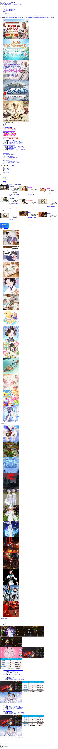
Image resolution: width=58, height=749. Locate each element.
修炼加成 (17, 17)
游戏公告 (11, 219)
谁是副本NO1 (9, 678)
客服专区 (30, 212)
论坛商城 (8, 10)
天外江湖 (6, 17)
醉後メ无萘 (6, 172)
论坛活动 (4, 181)
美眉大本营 (30, 200)
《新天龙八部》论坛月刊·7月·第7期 (15, 143)
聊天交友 (5, 140)
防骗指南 (4, 177)
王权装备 (48, 17)
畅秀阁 (48, 188)
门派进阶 (10, 17)
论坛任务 (4, 11)
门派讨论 (11, 198)
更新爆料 (49, 206)
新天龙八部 (5, 737)
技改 (4, 155)
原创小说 (15, 194)
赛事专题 (53, 206)
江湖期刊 (11, 194)
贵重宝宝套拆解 (11, 148)
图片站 (29, 194)
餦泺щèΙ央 (11, 184)
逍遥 (10, 204)
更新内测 (5, 146)
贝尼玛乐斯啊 (7, 168)
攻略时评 (5, 142)
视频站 (32, 194)
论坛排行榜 (5, 179)
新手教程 (4, 178)
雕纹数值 (37, 17)
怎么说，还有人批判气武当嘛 (8, 154)
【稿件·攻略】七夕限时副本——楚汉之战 (16, 149)
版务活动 (5, 141)
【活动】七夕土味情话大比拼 (14, 141)
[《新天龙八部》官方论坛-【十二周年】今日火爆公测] (11, 4)
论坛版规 (4, 176)
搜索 (12, 2)
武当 (4, 672)
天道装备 (52, 17)
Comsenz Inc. (7, 743)
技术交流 (5, 148)
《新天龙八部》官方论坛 (17, 737)
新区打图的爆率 (11, 140)
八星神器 (25, 17)
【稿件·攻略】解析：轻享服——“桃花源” (16, 147)
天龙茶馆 (11, 186)
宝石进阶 (21, 17)
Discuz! (6, 741)
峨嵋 (14, 203)
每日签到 (4, 12)
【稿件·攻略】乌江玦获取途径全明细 (15, 142)
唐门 (18, 203)
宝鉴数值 (44, 17)
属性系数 (14, 17)
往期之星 (13, 165)
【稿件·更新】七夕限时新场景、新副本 (16, 146)
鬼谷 (10, 203)
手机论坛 (9, 9)
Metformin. (7, 184)
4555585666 (6, 169)
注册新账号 (9, 3)
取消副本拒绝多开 (11, 145)
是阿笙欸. (15, 184)
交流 (4, 678)
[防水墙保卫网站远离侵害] (22, 737)
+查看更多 (6, 228)
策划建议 (49, 213)
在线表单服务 (31, 217)
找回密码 (4, 3)
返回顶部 (2, 747)
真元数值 (33, 17)
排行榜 (6, 13)
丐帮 (16, 203)
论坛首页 (4, 6)
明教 (10, 208)
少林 (12, 203)
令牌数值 (41, 17)
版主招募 (4, 182)
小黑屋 (1, 737)
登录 (1, 3)
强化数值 (29, 17)
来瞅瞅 (4, 163)
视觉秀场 (30, 187)
